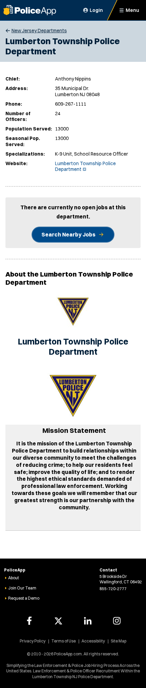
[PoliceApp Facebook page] (29, 621)
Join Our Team (22, 587)
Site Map (118, 640)
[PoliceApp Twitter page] (58, 621)
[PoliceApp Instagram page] (117, 621)
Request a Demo (23, 598)
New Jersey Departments (39, 31)
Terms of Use (63, 640)
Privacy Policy (32, 640)
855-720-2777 (113, 588)
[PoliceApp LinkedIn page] (88, 621)
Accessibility (93, 640)
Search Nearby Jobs (68, 234)
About (13, 577)
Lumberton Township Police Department (85, 166)
